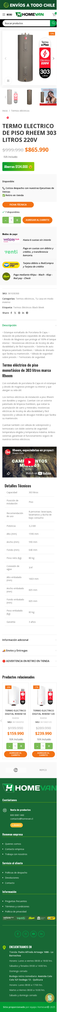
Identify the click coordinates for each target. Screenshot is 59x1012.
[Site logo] (29, 14)
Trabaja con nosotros (16, 854)
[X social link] (15, 313)
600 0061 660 (17, 815)
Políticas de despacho (16, 872)
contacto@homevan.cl (21, 818)
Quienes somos (13, 843)
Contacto (9, 882)
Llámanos (16, 825)
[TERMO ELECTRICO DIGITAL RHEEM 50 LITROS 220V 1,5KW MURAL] (15, 696)
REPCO (43, 769)
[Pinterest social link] (19, 313)
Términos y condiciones (17, 906)
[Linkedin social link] (23, 313)
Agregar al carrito (37, 220)
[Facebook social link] (11, 313)
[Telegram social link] (27, 313)
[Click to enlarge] (8, 80)
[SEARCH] (53, 23)
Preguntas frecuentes (16, 901)
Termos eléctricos (20, 110)
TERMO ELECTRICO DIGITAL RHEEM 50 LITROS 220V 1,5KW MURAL (16, 715)
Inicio (5, 110)
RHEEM (15, 718)
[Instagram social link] (25, 934)
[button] (5, 58)
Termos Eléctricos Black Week (28, 307)
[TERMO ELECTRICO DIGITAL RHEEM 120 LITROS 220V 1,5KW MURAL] (43, 696)
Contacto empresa (14, 849)
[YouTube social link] (33, 934)
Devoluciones (12, 877)
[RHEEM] (16, 770)
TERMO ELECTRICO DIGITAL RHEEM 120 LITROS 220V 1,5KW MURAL (43, 715)
